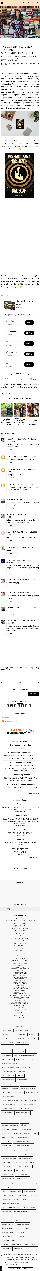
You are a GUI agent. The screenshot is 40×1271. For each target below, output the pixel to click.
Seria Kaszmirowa (7, 1178)
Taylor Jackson (28, 1207)
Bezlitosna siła (6, 1038)
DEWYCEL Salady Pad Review (20, 842)
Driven (30, 1059)
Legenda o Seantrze (8, 1108)
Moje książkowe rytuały (20, 960)
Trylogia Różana (7, 1216)
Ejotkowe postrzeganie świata (20, 752)
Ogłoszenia (20, 962)
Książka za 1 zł (20, 953)
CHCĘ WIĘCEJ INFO (14, 1268)
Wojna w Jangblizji (21, 1232)
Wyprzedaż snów (30, 1244)
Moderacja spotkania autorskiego (20, 957)
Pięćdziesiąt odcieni (8, 1150)
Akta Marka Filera (20, 1030)
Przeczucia (17, 1162)
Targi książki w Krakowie (20, 997)
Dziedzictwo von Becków (9, 1067)
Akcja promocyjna (20, 923)
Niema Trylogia (26, 1129)
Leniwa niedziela (7, 1112)
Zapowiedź (20, 1014)
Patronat (20, 965)
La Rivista (20, 955)
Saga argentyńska (22, 1174)
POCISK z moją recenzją (20, 963)
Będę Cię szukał (6, 1042)
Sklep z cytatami (20, 992)
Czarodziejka (31, 1051)
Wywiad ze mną (20, 1010)
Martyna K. (11, 456)
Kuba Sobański (29, 1100)
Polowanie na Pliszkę (8, 1158)
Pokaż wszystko (34, 793)
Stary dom (30, 1187)
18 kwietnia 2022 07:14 (28, 500)
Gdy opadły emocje (7, 1071)
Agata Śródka (6, 1030)
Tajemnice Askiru (19, 1199)
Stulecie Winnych (21, 1195)
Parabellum (5, 1141)
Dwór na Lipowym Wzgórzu (10, 1063)
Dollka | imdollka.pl (16, 439)
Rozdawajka (20, 987)
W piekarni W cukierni (20, 1002)
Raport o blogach (20, 978)
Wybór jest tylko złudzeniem (11, 1244)
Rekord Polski (20, 985)
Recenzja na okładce (20, 982)
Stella (4, 1191)
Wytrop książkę (20, 1009)
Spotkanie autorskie (20, 993)
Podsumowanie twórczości (20, 968)
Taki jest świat (13, 469)
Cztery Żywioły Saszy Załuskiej (24, 1055)
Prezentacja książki (20, 973)
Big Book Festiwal (20, 930)
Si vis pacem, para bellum (20, 745)
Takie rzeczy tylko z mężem (10, 1203)
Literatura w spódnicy (9, 1117)
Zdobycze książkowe (20, 1015)
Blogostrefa (20, 932)
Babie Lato (32, 1034)
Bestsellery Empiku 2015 (20, 928)
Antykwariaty (20, 925)
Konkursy (20, 952)
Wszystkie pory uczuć (8, 1240)
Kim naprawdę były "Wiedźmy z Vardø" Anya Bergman (20, 779)
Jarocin (16, 1084)
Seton (33, 1183)
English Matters (20, 937)
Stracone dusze (28, 1191)
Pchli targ (20, 967)
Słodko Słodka (20, 816)
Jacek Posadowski (7, 1079)
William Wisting (22, 1228)
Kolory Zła (5, 1092)
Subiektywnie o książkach (20, 762)
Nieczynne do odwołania (9, 1129)
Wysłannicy (5, 1248)
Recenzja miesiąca (20, 980)
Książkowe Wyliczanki (20, 775)
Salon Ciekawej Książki (20, 988)
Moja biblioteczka (20, 958)
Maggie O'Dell (24, 1117)
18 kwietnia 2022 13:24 (29, 580)
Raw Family (29, 1162)
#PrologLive (20, 918)
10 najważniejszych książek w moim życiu (20, 920)
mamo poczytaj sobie (21, 849)
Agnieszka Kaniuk (14, 532)
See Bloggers (20, 990)
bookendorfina (20, 830)
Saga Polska (20, 1170)
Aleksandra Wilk (7, 1034)
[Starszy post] (38, 682)
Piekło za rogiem (7, 1145)
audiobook (20, 1017)
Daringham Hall (7, 1059)
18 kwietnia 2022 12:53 (26, 547)
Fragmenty (5, 65)
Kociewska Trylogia (27, 1088)
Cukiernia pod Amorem (8, 1047)
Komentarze (9, 721)
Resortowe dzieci (7, 1166)
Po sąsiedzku (6, 1154)
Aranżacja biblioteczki (20, 927)
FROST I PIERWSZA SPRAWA (21, 833)
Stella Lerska (14, 1191)
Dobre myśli (20, 1059)
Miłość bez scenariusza (9, 1125)
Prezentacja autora (20, 972)
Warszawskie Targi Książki (20, 1003)
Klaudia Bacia (12, 580)
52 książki (20, 922)
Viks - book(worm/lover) (17, 560)
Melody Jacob (20, 804)
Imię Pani (19, 1075)
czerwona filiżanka (15, 621)
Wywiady (20, 1012)
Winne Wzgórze (6, 1232)
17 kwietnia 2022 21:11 (27, 456)
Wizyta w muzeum (20, 1005)
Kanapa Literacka (20, 948)
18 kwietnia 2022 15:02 (26, 608)
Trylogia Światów (22, 1216)
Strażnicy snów (7, 1195)
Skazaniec (5, 1187)
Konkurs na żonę (31, 1092)
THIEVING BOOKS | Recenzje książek (20, 784)
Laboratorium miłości (26, 1104)
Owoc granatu (22, 1137)
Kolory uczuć (17, 1092)
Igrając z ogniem (7, 1075)
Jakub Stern (5, 1084)
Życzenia (20, 1020)
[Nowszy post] (1, 682)
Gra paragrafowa (20, 945)
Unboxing (20, 998)
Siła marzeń (20, 852)
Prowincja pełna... (24, 1158)
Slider (13, 65)
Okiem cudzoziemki (7, 1137)
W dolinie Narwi (6, 1224)
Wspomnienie (20, 1007)
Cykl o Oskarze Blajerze (27, 1047)
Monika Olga (12, 500)
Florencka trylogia (28, 1067)
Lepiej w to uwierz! (22, 1112)
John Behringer (27, 1084)
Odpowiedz (11, 449)
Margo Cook (5, 1121)
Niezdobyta (5, 1133)
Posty (6, 718)
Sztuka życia (6, 1199)
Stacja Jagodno (17, 1187)
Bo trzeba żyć (31, 1038)
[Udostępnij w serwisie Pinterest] (10, 393)
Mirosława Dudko (14, 515)
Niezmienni (16, 1133)
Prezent (20, 970)
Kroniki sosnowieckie (8, 1096)
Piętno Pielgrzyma (22, 1145)
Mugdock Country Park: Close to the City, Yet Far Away (20, 808)
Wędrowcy (17, 1248)
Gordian (20, 1071)
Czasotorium (6, 1055)
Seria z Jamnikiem (21, 1183)
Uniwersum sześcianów (9, 1220)
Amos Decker (21, 1034)
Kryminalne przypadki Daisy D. (11, 1100)
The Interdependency (20, 1211)
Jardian (10, 484)
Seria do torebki (7, 1183)
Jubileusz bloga (20, 947)
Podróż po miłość (19, 1154)
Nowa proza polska (30, 1133)
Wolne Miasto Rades (8, 1236)
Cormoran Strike (21, 1042)
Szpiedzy (34, 1195)
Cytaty (20, 935)
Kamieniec (5, 1088)
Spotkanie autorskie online (20, 995)
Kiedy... (14, 1088)
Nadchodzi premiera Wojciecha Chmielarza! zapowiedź (20, 757)
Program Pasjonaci (20, 975)
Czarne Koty (18, 1051)
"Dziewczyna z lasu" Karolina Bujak (20, 789)
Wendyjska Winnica (22, 1224)
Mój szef (23, 1125)
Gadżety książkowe (20, 943)
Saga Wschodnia (7, 1174)
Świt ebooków (20, 1019)
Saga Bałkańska (7, 1170)
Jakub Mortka (21, 1079)
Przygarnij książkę (20, 977)
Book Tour (20, 933)
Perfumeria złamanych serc (22, 1141)
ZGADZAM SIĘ (27, 1268)
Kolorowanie (20, 950)
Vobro (20, 748)
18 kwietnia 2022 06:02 (23, 484)
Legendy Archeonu (24, 1108)
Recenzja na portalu (20, 983)
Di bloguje (11, 547)
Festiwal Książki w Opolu (20, 938)
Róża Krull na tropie (23, 1166)
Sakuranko (20, 839)
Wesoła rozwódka (7, 1228)
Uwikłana (23, 1220)
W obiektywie (20, 1000)
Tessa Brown (6, 1211)
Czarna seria (6, 1051)
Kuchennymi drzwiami (8, 1104)
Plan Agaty (21, 1150)
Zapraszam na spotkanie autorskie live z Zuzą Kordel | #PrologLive (20, 768)
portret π (11, 608)
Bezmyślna (19, 1038)
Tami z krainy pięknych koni (10, 1207)
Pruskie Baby (6, 1162)
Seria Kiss (20, 1178)
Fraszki (20, 942)
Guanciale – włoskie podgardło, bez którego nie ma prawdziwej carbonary (21, 821)
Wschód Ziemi (23, 1236)
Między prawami (19, 1121)
